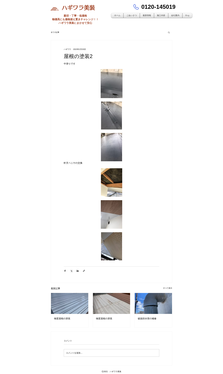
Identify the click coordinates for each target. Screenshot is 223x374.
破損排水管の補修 (147, 318)
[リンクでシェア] (84, 271)
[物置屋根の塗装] (69, 303)
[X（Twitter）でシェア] (71, 271)
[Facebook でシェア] (65, 271)
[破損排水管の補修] (153, 303)
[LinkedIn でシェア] (77, 271)
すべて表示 (167, 288)
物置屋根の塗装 (62, 318)
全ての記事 (55, 32)
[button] (169, 32)
